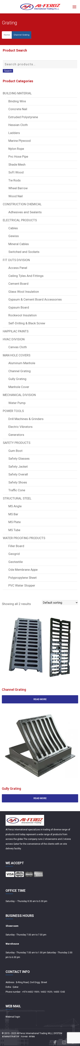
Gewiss (13, 236)
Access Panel (17, 268)
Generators (16, 435)
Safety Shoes (17, 482)
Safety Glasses (19, 458)
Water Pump (16, 403)
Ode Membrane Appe (23, 569)
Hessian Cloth (18, 125)
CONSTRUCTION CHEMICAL (22, 204)
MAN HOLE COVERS (16, 355)
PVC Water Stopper (21, 585)
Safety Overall (18, 474)
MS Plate (14, 522)
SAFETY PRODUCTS (16, 443)
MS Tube (14, 530)
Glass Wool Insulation (23, 291)
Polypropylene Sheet (22, 577)
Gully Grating (17, 379)
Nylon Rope (16, 149)
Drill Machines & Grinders (26, 419)
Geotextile (15, 562)
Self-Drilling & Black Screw (26, 323)
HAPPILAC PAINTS (15, 331)
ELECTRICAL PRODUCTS (20, 220)
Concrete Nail (17, 109)
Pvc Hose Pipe (18, 156)
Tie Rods (14, 180)
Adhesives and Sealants (25, 212)
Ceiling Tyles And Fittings (26, 276)
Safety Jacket (18, 466)
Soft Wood (16, 172)
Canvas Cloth (17, 347)
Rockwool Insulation (22, 315)
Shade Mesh (16, 164)
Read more (40, 699)
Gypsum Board (18, 307)
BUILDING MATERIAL (17, 93)
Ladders (14, 133)
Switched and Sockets (23, 252)
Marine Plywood (19, 141)
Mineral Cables (18, 244)
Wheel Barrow (18, 188)
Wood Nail (15, 196)
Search (8, 70)
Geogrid (14, 554)
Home (7, 35)
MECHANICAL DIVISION (19, 395)
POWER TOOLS (13, 411)
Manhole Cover (18, 387)
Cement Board (18, 283)
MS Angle (15, 506)
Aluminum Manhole (21, 363)
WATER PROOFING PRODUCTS (24, 538)
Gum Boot (15, 451)
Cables (13, 228)
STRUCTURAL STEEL (17, 498)
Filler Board (16, 546)
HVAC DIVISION (14, 339)
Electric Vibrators (20, 427)
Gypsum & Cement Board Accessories (35, 299)
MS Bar (13, 514)
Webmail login (13, 1016)
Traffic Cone (16, 490)
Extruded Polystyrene (23, 117)
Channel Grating (21, 35)
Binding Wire (17, 101)
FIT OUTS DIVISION (16, 260)
